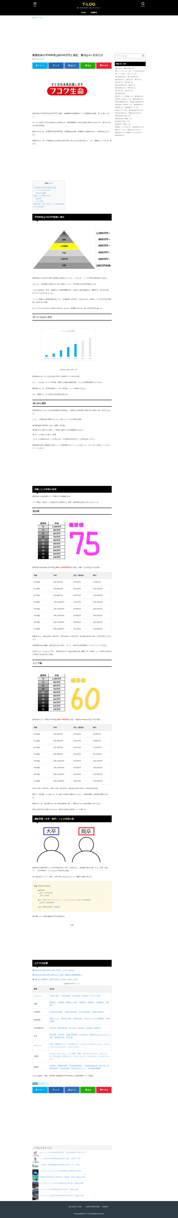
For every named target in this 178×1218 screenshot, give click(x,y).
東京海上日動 (66, 1018)
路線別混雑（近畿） (124, 116)
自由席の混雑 (122, 113)
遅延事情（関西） (123, 121)
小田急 (120, 90)
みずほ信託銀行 (85, 1012)
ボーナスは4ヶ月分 (43, 190)
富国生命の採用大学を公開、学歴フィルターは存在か (54, 970)
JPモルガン (57, 1056)
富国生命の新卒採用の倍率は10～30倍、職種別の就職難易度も (58, 975)
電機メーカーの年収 (135, 132)
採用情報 (57, 907)
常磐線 (139, 96)
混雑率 (120, 107)
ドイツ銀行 (72, 1053)
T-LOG (89, 4)
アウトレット (122, 71)
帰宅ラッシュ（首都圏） (125, 96)
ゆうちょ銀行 (95, 996)
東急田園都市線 (122, 102)
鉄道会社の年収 (134, 130)
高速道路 (120, 135)
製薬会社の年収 (136, 113)
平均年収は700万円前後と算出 (45, 187)
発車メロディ (122, 110)
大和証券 (61, 1034)
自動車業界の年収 (136, 110)
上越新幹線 (121, 76)
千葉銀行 (61, 1002)
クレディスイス (79, 1056)
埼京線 (132, 88)
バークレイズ (91, 1056)
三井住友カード (73, 1044)
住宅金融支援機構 (94, 1068)
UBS (79, 1053)
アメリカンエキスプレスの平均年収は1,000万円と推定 (60, 1171)
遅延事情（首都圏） (124, 124)
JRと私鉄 (129, 68)
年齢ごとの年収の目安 (41, 196)
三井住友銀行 (66, 996)
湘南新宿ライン (132, 107)
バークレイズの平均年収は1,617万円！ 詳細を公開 (59, 1189)
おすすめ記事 (38, 207)
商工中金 (102, 1066)
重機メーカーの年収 (124, 127)
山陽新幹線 (121, 93)
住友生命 (81, 1028)
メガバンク (38, 996)
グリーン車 (121, 74)
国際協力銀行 (63, 1066)
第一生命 (72, 1028)
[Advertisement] (89, 35)
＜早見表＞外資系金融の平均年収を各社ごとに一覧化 (60, 1165)
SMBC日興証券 (71, 1034)
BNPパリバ (67, 1056)
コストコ (133, 74)
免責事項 (94, 12)
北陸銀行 (90, 1002)
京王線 (120, 82)
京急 (130, 79)
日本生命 (53, 1028)
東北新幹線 (138, 99)
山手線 (130, 90)
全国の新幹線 (122, 85)
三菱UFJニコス (60, 1044)
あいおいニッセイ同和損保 (94, 1018)
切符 (132, 85)
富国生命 (97, 1028)
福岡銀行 (82, 1002)
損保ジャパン (54, 1018)
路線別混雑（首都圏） (124, 118)
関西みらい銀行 (72, 1002)
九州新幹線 (133, 76)
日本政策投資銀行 (76, 1066)
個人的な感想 (41, 193)
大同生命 (89, 1028)
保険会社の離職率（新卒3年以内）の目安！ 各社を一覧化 (56, 979)
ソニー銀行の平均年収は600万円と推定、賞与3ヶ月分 (60, 1158)
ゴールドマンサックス (58, 1053)
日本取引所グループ (78, 1068)
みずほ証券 (83, 1034)
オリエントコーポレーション (91, 1044)
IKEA (119, 68)
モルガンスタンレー (90, 1053)
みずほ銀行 (76, 996)
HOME (83, 12)
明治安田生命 (63, 1028)
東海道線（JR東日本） (124, 104)
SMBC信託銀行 (98, 1012)
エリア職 (39, 201)
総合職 (38, 198)
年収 (36, 1083)
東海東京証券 (59, 1037)
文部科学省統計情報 (92, 1207)
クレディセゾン (73, 1047)
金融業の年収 (44, 1083)
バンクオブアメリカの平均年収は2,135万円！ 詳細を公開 (61, 1183)
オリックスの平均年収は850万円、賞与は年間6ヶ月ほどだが (63, 1152)
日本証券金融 (64, 1068)
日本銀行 (53, 1066)
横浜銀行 (53, 1002)
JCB (51, 1044)
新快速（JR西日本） (124, 99)
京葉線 (130, 82)
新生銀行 (85, 996)
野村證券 (53, 1034)
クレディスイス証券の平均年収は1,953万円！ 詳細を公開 (61, 1195)
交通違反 (120, 79)
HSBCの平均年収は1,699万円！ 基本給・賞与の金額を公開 (62, 1177)
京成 (138, 79)
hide (50, 183)
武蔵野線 (139, 104)
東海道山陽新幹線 (138, 102)
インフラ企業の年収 (137, 71)
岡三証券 (69, 1037)
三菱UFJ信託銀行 (70, 1012)
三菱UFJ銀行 (54, 996)
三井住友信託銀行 (56, 1012)
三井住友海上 (78, 1018)
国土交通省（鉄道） (76, 1207)
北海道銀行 (100, 1002)
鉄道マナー (121, 130)
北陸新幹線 (121, 88)
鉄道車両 (120, 132)
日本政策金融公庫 (90, 1066)
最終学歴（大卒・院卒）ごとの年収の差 (48, 204)
